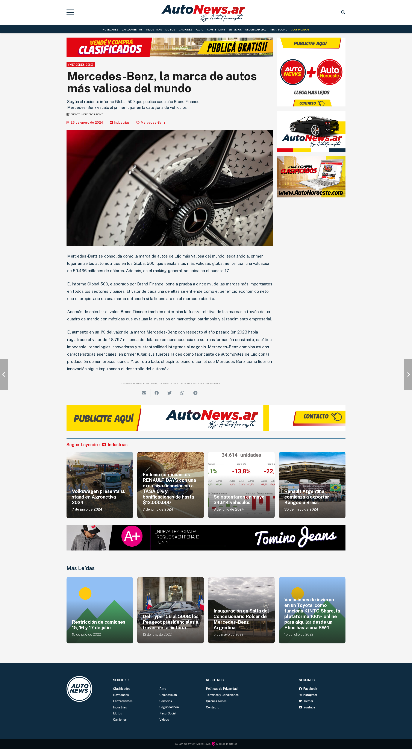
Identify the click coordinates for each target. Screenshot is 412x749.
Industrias (122, 122)
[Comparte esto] (156, 393)
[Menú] (70, 12)
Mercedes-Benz (153, 122)
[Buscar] (343, 12)
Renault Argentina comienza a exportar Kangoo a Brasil (306, 496)
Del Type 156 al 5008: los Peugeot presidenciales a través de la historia (100, 622)
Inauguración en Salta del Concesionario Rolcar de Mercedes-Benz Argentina (170, 619)
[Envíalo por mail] (144, 393)
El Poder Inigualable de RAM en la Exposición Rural (309, 622)
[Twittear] (169, 393)
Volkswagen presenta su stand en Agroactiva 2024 (99, 496)
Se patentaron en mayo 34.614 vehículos (239, 499)
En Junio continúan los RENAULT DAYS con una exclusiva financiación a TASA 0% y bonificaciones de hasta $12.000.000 (169, 488)
